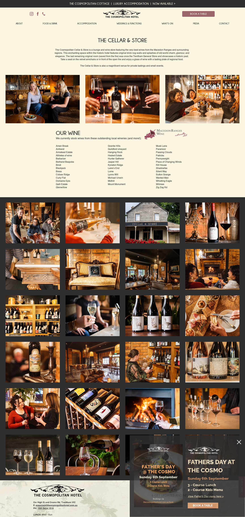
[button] (239, 442)
